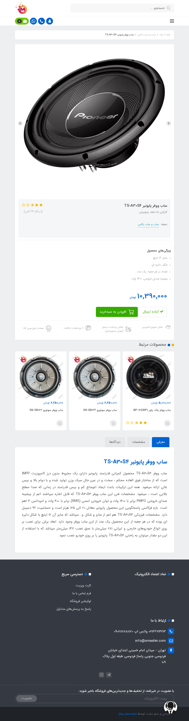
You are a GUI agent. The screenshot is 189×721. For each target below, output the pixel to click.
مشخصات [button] (138, 441)
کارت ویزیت (83, 585)
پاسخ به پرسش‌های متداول (73, 608)
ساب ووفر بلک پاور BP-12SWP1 (152, 410)
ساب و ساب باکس (148, 224)
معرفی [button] (161, 441)
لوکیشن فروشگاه (80, 601)
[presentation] (168, 123)
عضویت (26, 698)
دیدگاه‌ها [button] (115, 441)
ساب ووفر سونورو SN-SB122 (46, 410)
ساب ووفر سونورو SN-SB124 (100, 410)
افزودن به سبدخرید (113, 311)
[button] (49, 21)
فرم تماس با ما (81, 593)
